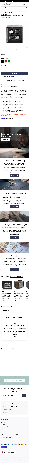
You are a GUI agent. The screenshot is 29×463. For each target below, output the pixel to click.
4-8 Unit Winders (9, 12)
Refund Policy (4, 428)
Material (3, 65)
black (2, 61)
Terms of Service (5, 430)
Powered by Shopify (20, 460)
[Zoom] (27, 46)
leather (4, 68)
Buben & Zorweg (5, 17)
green (9, 61)
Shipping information (7, 307)
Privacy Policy (4, 426)
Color (5, 58)
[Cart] (23, 4)
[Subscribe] (24, 395)
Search (3, 422)
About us (3, 424)
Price (2, 52)
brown (6, 61)
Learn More (5, 140)
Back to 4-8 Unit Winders (15, 380)
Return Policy (5, 310)
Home (2, 12)
